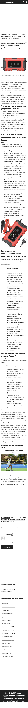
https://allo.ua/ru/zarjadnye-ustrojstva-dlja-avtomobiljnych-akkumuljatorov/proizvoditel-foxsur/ (13, 97)
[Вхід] (12, 534)
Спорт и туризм (19, 484)
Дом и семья (5, 610)
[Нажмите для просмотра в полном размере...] (14, 455)
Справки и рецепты (7, 646)
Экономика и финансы (8, 613)
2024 (9, 34)
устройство (6, 521)
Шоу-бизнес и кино (7, 656)
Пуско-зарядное (20, 519)
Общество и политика (8, 630)
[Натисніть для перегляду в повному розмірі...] (14, 52)
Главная (3, 34)
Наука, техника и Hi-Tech (9, 627)
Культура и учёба (6, 620)
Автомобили (6, 517)
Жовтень (14, 34)
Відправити (7, 547)
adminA (5, 519)
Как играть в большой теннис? (14, 451)
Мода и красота (6, 623)
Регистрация (5, 591)
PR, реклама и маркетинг (9, 633)
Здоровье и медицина (8, 617)
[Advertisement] (14, 18)
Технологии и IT (6, 653)
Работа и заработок (7, 636)
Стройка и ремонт (7, 650)
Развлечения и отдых (8, 640)
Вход (11, 591)
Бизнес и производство (8, 607)
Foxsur (11, 519)
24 (19, 34)
